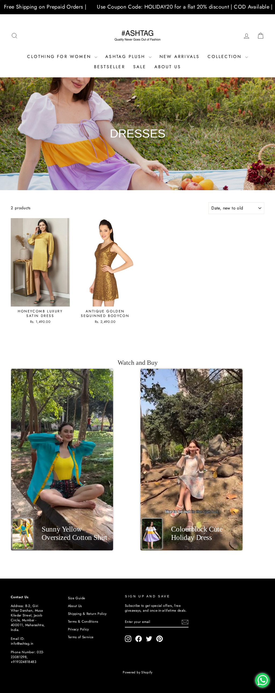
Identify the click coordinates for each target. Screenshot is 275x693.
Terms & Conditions (83, 621)
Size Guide (76, 598)
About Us (167, 67)
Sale (139, 67)
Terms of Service (81, 637)
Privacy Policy (78, 629)
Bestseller (109, 67)
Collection (226, 56)
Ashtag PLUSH (126, 56)
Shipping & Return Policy (87, 613)
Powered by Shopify (137, 672)
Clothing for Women (60, 56)
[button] (62, 460)
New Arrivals (180, 56)
